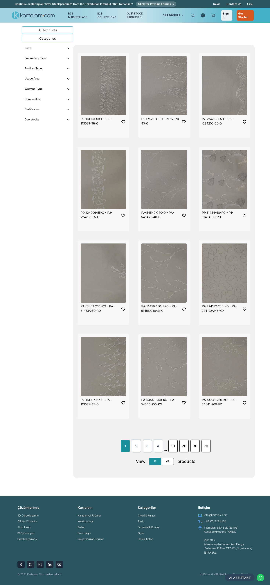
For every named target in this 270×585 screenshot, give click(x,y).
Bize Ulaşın (84, 533)
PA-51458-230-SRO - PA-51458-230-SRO (159, 308)
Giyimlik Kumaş (147, 515)
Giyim (141, 533)
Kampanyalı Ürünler (89, 515)
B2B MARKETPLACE (77, 15)
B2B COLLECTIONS (106, 15)
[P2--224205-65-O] (224, 85)
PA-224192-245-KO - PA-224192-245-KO (219, 308)
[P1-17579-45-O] (164, 85)
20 (184, 446)
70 (206, 446)
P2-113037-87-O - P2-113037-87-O (96, 402)
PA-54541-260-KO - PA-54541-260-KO (219, 402)
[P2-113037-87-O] (103, 366)
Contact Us (233, 4)
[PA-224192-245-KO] (224, 273)
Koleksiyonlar (86, 521)
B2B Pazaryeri (26, 533)
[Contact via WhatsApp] (260, 577)
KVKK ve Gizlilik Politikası (215, 574)
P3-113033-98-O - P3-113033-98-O (96, 121)
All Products (47, 30)
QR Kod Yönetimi (27, 521)
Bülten (81, 527)
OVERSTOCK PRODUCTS (135, 15)
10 (173, 446)
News (217, 4)
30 (195, 446)
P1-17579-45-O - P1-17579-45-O (160, 121)
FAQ (249, 4)
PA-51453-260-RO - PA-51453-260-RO (97, 308)
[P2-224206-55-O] (103, 179)
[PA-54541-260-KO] (224, 366)
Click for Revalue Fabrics (156, 4)
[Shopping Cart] (213, 15)
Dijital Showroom (27, 539)
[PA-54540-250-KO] (164, 366)
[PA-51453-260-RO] (103, 273)
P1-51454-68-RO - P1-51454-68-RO (217, 215)
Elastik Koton (145, 539)
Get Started (243, 15)
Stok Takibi (24, 527)
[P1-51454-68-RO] (224, 179)
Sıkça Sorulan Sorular (91, 539)
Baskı (141, 521)
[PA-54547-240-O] (164, 179)
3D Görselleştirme (28, 515)
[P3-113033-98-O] (103, 85)
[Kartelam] (33, 15)
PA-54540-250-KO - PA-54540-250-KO (158, 402)
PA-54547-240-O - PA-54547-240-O (157, 215)
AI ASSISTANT (240, 577)
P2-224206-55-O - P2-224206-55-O (96, 215)
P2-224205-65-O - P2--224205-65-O (217, 121)
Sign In (226, 15)
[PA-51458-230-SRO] (164, 273)
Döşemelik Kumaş (148, 527)
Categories (47, 38)
